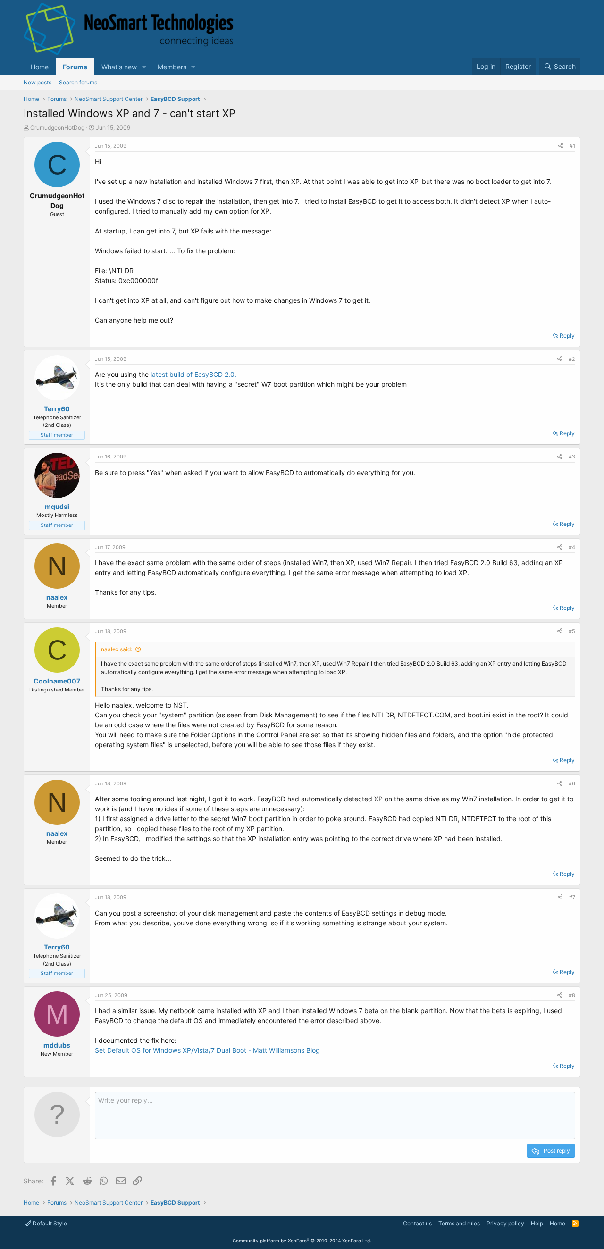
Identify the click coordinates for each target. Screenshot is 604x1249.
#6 (572, 783)
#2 (572, 359)
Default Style (49, 1223)
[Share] (560, 146)
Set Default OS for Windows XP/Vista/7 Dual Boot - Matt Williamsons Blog (207, 1050)
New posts (37, 82)
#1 (572, 145)
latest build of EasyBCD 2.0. (193, 374)
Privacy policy (505, 1223)
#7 (572, 897)
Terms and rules (459, 1223)
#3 (572, 456)
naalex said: (116, 649)
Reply (567, 335)
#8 (572, 995)
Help (537, 1223)
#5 (572, 631)
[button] (144, 66)
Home (40, 67)
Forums (75, 67)
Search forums (78, 82)
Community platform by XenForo (302, 1240)
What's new (119, 67)
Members (172, 67)
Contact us (417, 1223)
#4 (572, 547)
